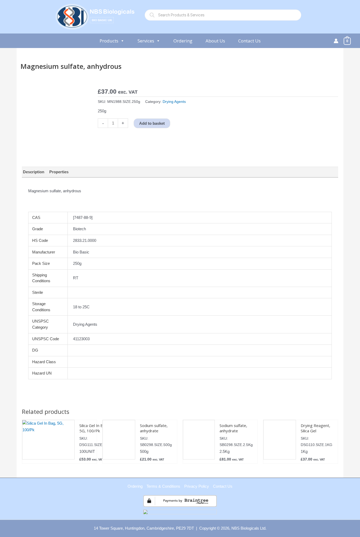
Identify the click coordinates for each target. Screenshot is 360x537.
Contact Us (249, 41)
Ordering (182, 41)
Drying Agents (174, 102)
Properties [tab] (59, 172)
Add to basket (152, 123)
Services (146, 41)
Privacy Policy (196, 486)
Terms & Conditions (163, 486)
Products (109, 41)
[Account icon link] (336, 41)
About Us (215, 41)
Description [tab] (33, 172)
